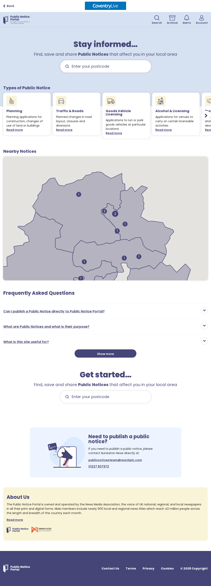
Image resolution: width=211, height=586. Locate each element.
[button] (104, 211)
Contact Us (110, 568)
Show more (105, 354)
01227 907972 (98, 466)
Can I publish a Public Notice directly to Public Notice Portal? (54, 311)
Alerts (187, 23)
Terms (131, 568)
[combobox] (105, 66)
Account (202, 23)
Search (157, 23)
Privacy (148, 568)
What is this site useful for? (26, 341)
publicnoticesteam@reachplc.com (115, 460)
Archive (172, 23)
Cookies (167, 568)
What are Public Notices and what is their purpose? (46, 326)
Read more (15, 130)
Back (10, 6)
